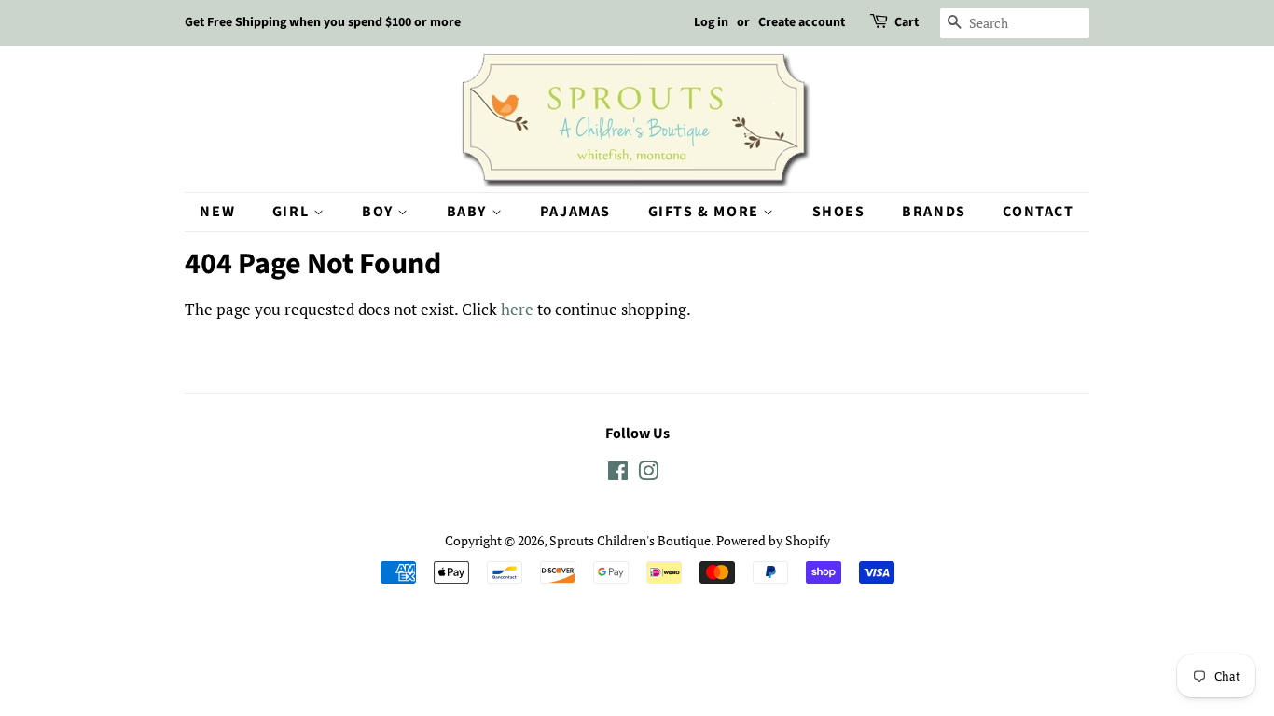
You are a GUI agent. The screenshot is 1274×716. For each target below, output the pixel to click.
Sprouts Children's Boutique (630, 540)
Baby (469, 211)
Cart (906, 22)
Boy (379, 211)
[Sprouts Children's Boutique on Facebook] (618, 474)
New (217, 211)
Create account (801, 22)
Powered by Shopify (773, 540)
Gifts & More (706, 211)
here (517, 309)
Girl (292, 211)
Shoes (838, 211)
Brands (934, 211)
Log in (711, 22)
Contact (1038, 211)
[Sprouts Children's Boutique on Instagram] (648, 474)
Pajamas (575, 211)
